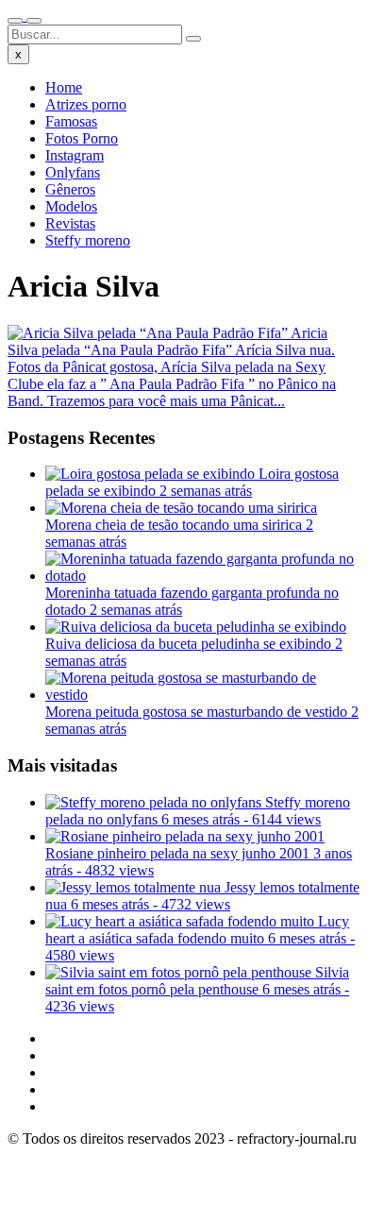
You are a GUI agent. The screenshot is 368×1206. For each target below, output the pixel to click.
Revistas (70, 223)
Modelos (71, 206)
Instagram (74, 155)
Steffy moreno (87, 240)
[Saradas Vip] (24, 16)
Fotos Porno (81, 138)
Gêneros (70, 189)
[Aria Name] (15, 21)
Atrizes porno (85, 104)
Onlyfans (72, 172)
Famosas (71, 121)
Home (63, 87)
